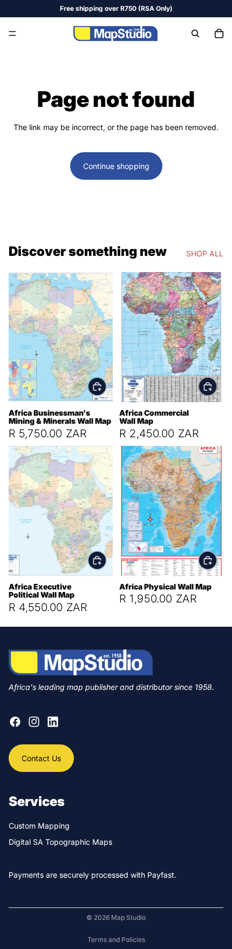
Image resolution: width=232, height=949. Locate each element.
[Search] (195, 33)
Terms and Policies (116, 940)
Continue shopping (116, 166)
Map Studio (128, 917)
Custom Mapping (39, 825)
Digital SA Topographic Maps (60, 841)
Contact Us (41, 758)
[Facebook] (15, 721)
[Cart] (219, 33)
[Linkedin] (52, 721)
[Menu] (12, 33)
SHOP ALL (204, 253)
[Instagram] (34, 721)
